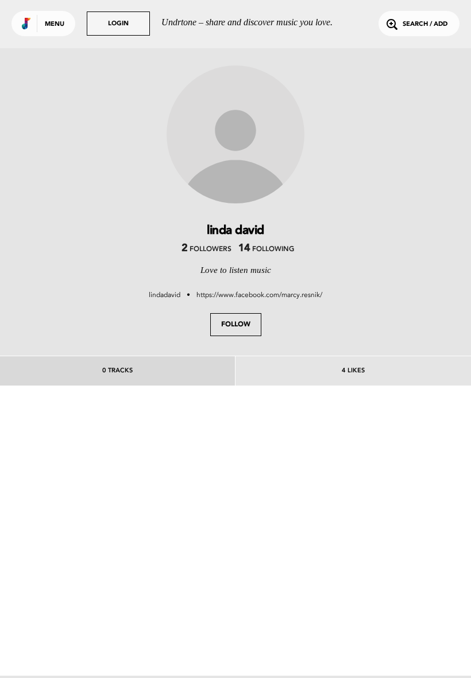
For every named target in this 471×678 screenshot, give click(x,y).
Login (118, 24)
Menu (54, 24)
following (266, 249)
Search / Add (425, 24)
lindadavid (164, 295)
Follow (235, 324)
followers (206, 249)
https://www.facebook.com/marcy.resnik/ (259, 295)
